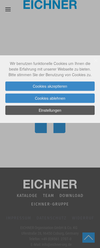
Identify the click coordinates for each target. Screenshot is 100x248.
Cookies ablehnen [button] (50, 98)
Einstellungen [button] (50, 110)
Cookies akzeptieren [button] (50, 86)
